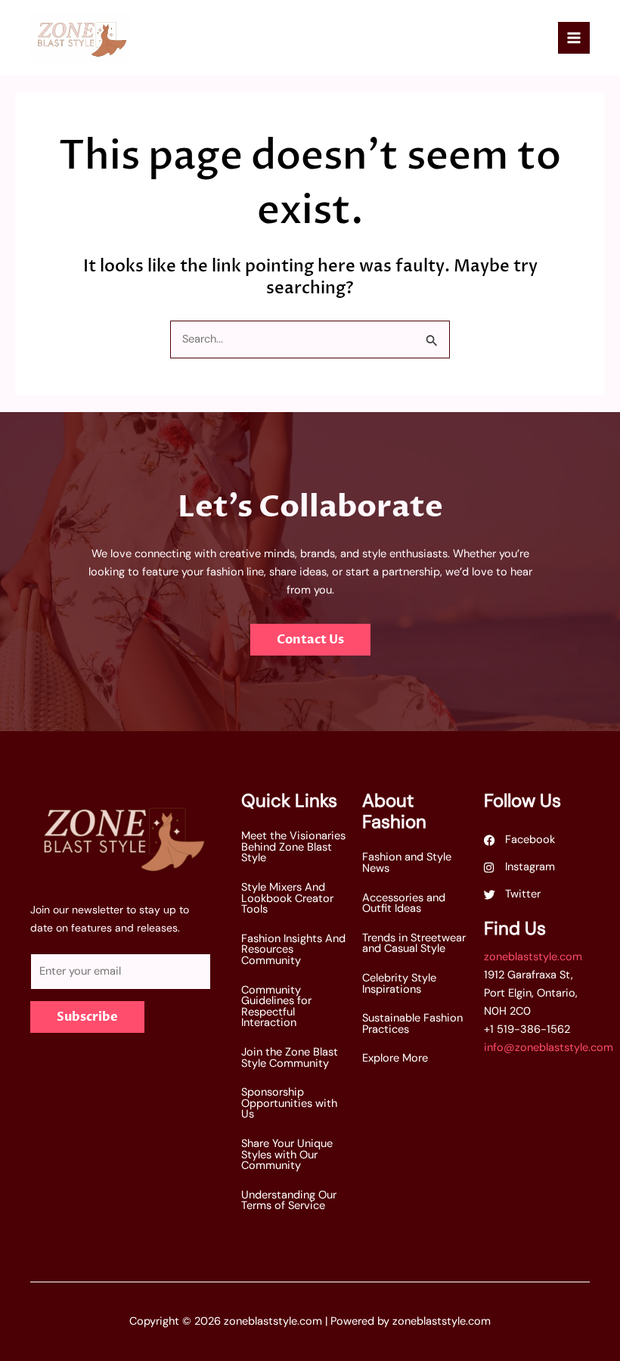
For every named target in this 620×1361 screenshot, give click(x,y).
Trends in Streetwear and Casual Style (414, 943)
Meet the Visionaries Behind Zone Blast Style (293, 847)
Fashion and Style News (406, 863)
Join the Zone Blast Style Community (289, 1058)
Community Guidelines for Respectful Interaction (276, 1007)
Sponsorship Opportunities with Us (289, 1103)
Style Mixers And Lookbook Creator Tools (287, 898)
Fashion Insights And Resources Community (293, 950)
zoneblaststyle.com (533, 957)
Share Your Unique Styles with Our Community (287, 1154)
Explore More (395, 1058)
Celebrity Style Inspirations (399, 984)
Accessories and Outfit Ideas (403, 903)
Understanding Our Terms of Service (288, 1201)
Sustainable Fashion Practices (412, 1024)
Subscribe (87, 1017)
